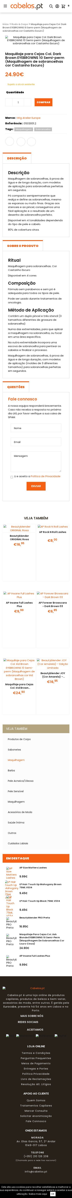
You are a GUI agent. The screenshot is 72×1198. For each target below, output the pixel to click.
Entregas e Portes (36, 1068)
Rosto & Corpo (20, 24)
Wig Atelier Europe (29, 118)
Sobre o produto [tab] (22, 246)
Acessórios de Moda (20, 812)
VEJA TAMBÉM (16, 729)
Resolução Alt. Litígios (36, 1084)
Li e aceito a (37, 476)
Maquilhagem (16, 760)
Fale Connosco (36, 1121)
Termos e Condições (36, 1053)
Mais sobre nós (32, 1016)
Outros (12, 833)
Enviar (36, 486)
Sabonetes (14, 749)
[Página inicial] (26, 6)
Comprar (43, 102)
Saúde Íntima (16, 822)
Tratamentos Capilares (36, 1105)
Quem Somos (36, 1100)
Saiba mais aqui (38, 1194)
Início (6, 24)
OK (53, 1194)
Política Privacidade (36, 1074)
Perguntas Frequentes (36, 1058)
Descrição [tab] (17, 158)
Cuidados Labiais (18, 843)
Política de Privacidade (45, 476)
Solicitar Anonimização (36, 1116)
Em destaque (17, 858)
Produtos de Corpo (19, 739)
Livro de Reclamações (36, 1079)
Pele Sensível (16, 791)
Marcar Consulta (36, 1111)
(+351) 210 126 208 (36, 1156)
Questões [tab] (16, 387)
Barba (11, 770)
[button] (5, 6)
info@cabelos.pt (36, 1171)
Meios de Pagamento (36, 1063)
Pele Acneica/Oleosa (20, 781)
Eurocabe (9, 1006)
